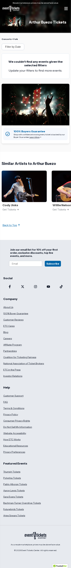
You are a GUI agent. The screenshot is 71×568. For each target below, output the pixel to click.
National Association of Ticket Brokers (23, 363)
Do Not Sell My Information (17, 427)
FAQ (5, 401)
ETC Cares (9, 325)
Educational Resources (15, 445)
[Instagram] (35, 287)
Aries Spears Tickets (14, 515)
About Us (8, 307)
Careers (7, 338)
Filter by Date (13, 46)
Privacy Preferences (14, 452)
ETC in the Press (11, 369)
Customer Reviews (13, 319)
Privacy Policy (10, 414)
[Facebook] (9, 287)
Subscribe (52, 263)
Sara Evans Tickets (13, 496)
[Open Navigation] (66, 8)
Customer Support (13, 395)
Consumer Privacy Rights (16, 420)
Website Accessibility (14, 433)
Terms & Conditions (13, 408)
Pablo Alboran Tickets (15, 484)
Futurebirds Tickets (13, 509)
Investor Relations (12, 375)
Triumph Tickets (11, 471)
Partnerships (10, 350)
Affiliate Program (12, 344)
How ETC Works (11, 439)
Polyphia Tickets (12, 478)
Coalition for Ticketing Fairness (19, 357)
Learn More (34, 137)
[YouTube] (48, 287)
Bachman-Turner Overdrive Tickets (22, 503)
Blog (5, 332)
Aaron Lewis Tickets (14, 490)
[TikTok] (61, 287)
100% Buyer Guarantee (15, 313)
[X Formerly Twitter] (22, 287)
